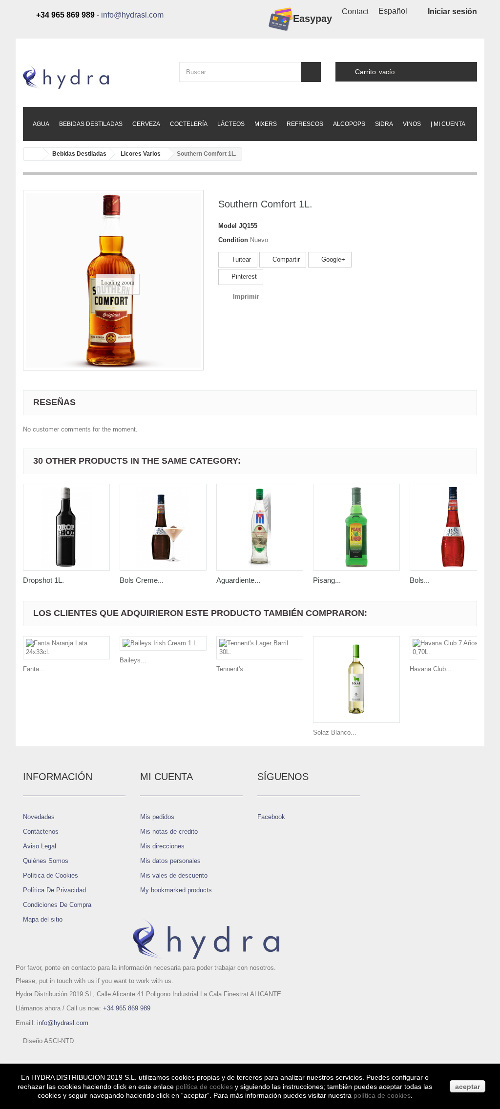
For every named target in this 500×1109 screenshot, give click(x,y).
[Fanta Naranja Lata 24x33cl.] (66, 647)
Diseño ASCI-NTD (48, 1041)
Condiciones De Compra (57, 904)
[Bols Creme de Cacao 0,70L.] (163, 527)
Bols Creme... (142, 580)
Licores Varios (141, 153)
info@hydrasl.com (132, 15)
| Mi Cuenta (448, 124)
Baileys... (133, 660)
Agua (41, 124)
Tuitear (240, 259)
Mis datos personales (170, 860)
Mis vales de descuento (174, 875)
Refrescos (305, 124)
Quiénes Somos (45, 860)
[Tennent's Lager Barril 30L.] (259, 647)
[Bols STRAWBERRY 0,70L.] (453, 527)
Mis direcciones (162, 846)
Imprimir (246, 296)
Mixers (265, 124)
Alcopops (349, 124)
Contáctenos (41, 831)
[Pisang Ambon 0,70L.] (356, 527)
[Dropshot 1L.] (66, 527)
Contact (355, 11)
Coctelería (189, 124)
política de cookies (204, 1086)
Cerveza (146, 124)
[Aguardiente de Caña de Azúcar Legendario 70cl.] (259, 527)
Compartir (285, 259)
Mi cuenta (166, 776)
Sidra (384, 124)
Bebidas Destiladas (91, 124)
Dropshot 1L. (43, 580)
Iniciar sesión (452, 11)
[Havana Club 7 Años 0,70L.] (453, 647)
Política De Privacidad (54, 890)
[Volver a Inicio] (33, 154)
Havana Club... (431, 669)
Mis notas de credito (169, 831)
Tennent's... (232, 669)
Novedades (39, 817)
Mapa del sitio (42, 919)
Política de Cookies (50, 875)
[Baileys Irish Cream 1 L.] (163, 643)
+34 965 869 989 (126, 1008)
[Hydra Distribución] (94, 77)
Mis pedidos (157, 817)
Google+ (332, 259)
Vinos (412, 124)
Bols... (420, 580)
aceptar (467, 1086)
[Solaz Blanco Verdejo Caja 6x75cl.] (356, 679)
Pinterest (243, 276)
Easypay (312, 18)
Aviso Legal (39, 846)
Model (227, 225)
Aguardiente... (238, 580)
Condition (233, 240)
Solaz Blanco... (334, 732)
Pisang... (327, 580)
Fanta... (34, 669)
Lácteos (231, 124)
